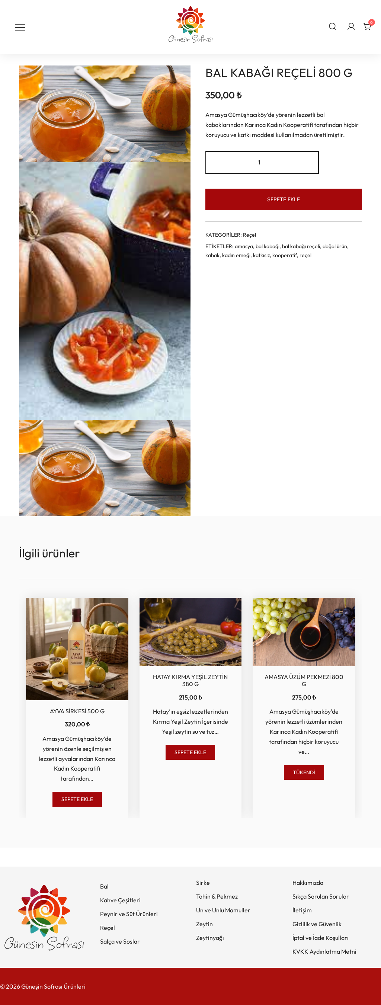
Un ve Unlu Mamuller (223, 910)
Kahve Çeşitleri (120, 900)
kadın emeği (236, 255)
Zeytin (204, 924)
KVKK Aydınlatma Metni (324, 951)
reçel (305, 255)
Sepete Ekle (283, 199)
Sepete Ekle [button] (77, 799)
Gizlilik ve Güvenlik (317, 924)
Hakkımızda (307, 882)
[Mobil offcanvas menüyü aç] (20, 27)
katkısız (261, 255)
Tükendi (304, 772)
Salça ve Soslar (120, 941)
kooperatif (284, 255)
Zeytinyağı (210, 937)
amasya (244, 246)
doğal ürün (335, 246)
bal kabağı (267, 246)
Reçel (249, 234)
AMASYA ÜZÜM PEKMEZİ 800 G (304, 680)
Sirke (203, 882)
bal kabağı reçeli (301, 246)
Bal (104, 886)
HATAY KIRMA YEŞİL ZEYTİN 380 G (190, 680)
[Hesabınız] (351, 27)
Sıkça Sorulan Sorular (320, 896)
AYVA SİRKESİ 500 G (77, 711)
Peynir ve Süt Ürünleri (129, 914)
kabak (212, 255)
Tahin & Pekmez (217, 896)
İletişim (302, 910)
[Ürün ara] (332, 26)
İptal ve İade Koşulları (320, 937)
